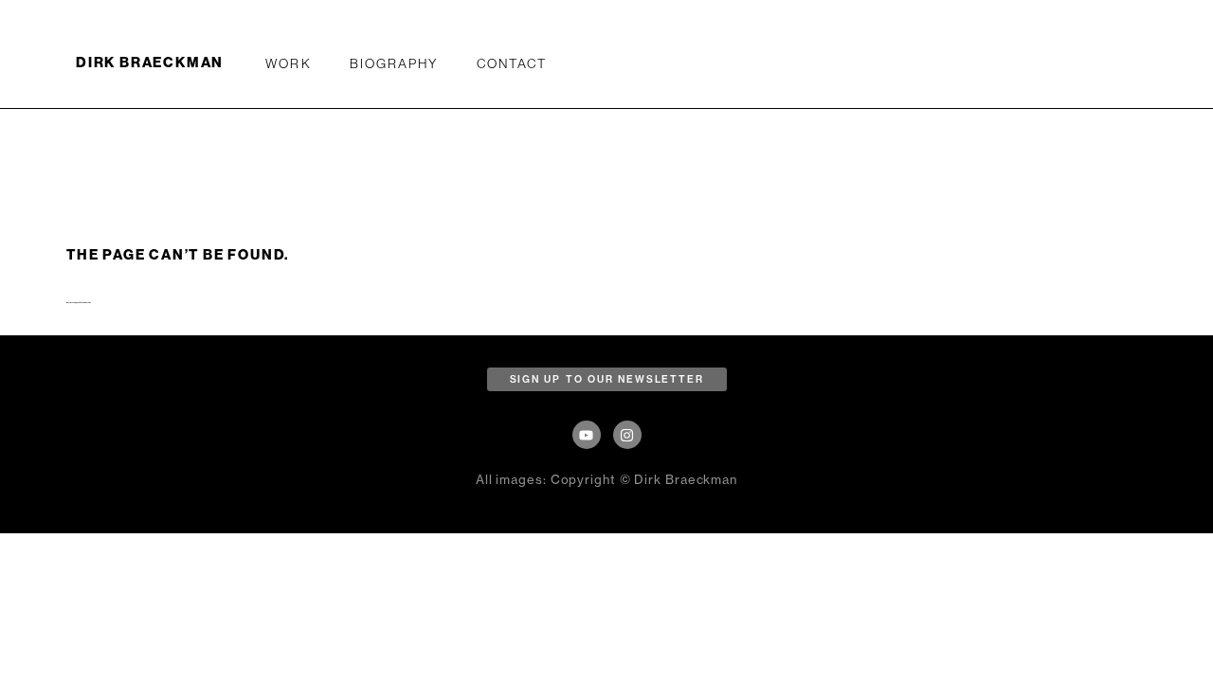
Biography (394, 63)
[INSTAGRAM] (627, 435)
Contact (512, 63)
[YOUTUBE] (586, 435)
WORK (288, 63)
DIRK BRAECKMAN (150, 62)
